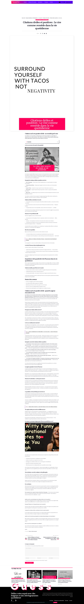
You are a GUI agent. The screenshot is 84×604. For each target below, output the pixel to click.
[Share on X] (42, 33)
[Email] (44, 33)
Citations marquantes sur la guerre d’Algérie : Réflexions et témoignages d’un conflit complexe (49, 581)
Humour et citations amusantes (33, 531)
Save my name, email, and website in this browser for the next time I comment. (36, 560)
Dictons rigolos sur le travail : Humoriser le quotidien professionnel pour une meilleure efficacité (34, 581)
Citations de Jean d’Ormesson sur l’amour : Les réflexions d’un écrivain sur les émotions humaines (64, 581)
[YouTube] (64, 2)
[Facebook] (61, 2)
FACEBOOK (12, 601)
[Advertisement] (42, 10)
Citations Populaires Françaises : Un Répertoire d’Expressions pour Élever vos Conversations (18, 581)
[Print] (46, 33)
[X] (63, 2)
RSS (15, 601)
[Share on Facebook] (40, 33)
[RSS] (15, 600)
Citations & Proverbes (42, 19)
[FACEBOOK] (11, 600)
